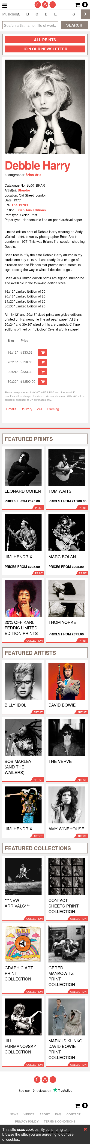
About (44, 1114)
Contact (73, 1114)
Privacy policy (27, 1121)
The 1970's (20, 205)
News (14, 1114)
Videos (29, 1114)
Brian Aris (33, 174)
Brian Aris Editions (31, 210)
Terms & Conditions (59, 1121)
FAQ (58, 1114)
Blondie (24, 190)
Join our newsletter (45, 49)
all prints (45, 39)
